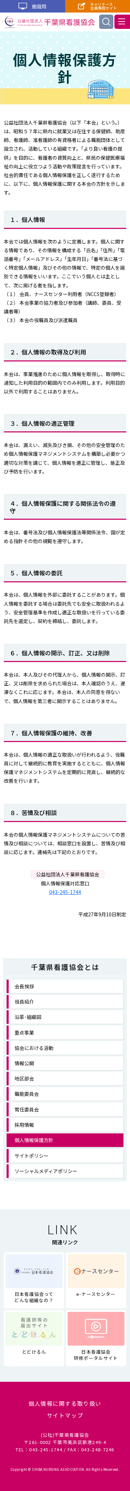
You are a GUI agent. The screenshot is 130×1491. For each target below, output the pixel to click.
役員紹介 (24, 1001)
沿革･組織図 (28, 1016)
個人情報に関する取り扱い (65, 1403)
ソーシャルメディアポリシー (46, 1170)
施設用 (38, 6)
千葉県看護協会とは (65, 967)
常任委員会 (27, 1109)
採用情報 (24, 1124)
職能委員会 (27, 1093)
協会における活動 (34, 1047)
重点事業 (24, 1032)
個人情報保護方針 (34, 1140)
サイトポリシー (32, 1155)
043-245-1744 (65, 891)
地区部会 (24, 1078)
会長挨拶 (24, 986)
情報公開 (24, 1063)
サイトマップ (65, 1415)
